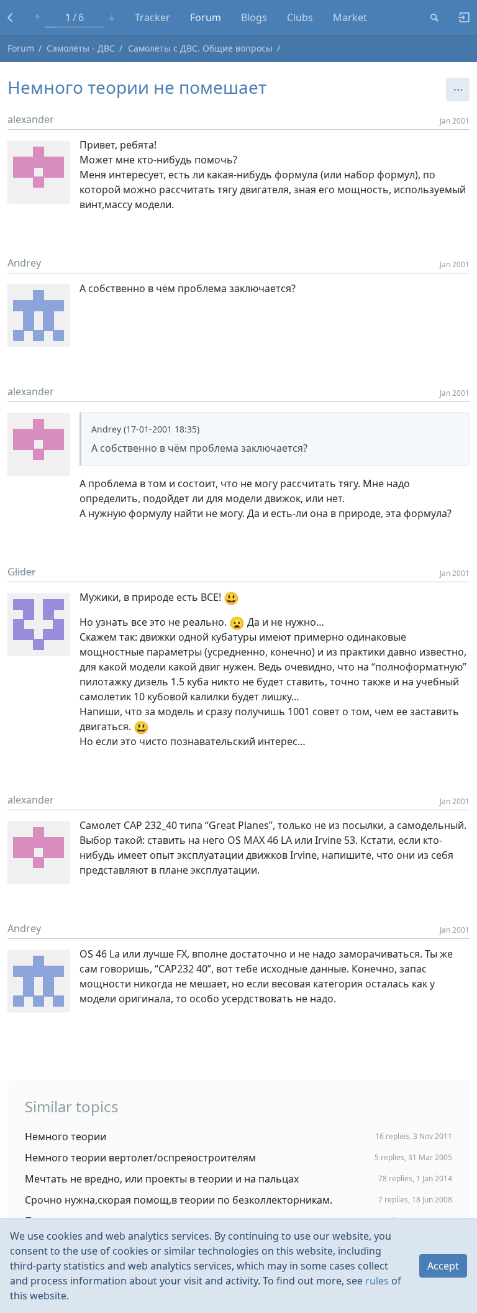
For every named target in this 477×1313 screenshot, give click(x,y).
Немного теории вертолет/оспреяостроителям (140, 1157)
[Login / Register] (459, 17)
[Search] (434, 17)
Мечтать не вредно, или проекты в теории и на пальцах (162, 1179)
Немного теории (65, 1136)
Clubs (300, 17)
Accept (443, 1266)
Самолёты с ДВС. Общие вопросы (200, 48)
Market (350, 17)
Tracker (152, 17)
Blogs (254, 17)
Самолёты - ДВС (81, 48)
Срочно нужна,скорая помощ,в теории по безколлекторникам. (178, 1200)
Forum (205, 17)
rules (377, 1281)
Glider (21, 572)
